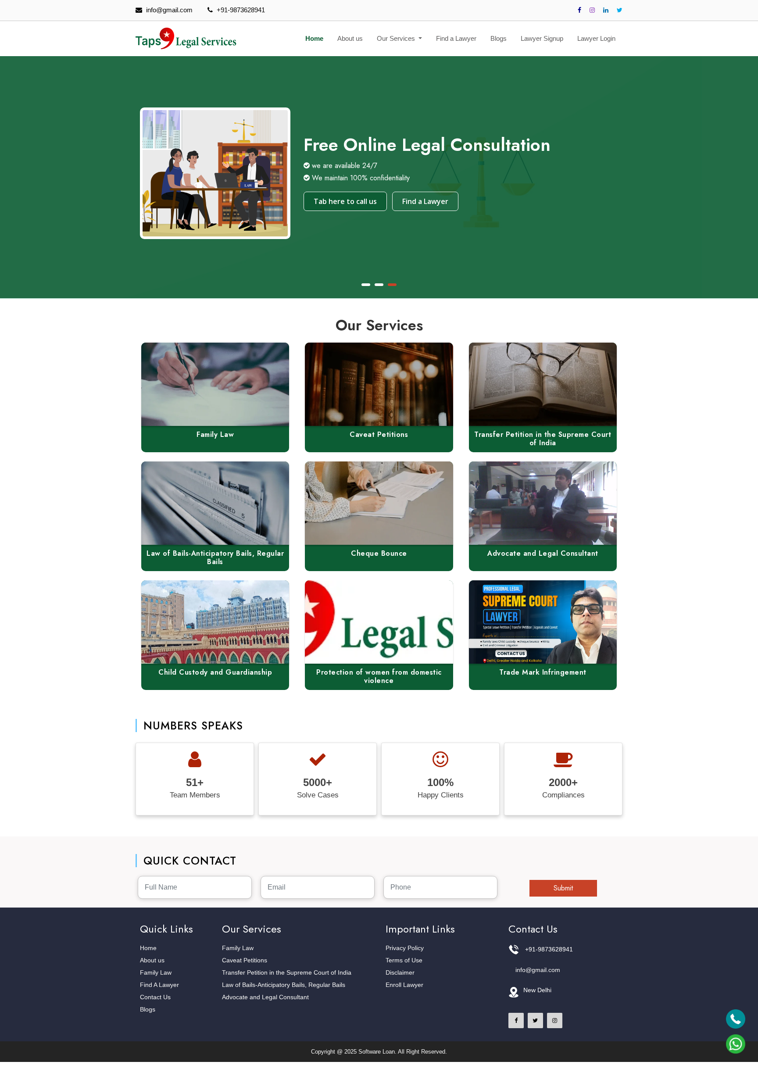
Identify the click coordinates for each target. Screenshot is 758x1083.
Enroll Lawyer (404, 984)
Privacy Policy (405, 947)
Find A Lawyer (159, 984)
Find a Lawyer (456, 38)
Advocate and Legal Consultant (542, 553)
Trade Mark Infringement (542, 672)
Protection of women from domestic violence (379, 676)
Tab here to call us (345, 201)
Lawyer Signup (542, 38)
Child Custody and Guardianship (215, 672)
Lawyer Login (596, 38)
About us (350, 38)
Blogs (498, 38)
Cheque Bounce (379, 553)
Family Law (215, 434)
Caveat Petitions (379, 434)
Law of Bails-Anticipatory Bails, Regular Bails (215, 557)
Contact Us (155, 997)
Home (314, 38)
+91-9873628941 (241, 10)
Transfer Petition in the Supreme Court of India (542, 438)
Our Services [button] (397, 38)
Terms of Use (404, 960)
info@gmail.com (169, 10)
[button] (365, 284)
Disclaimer (400, 972)
